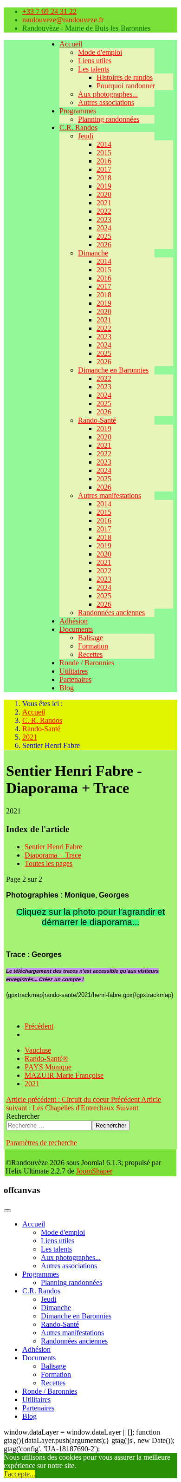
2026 (104, 245)
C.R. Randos (78, 127)
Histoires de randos (125, 77)
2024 (104, 228)
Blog (66, 688)
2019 (104, 186)
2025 (104, 236)
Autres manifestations (109, 495)
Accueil (70, 44)
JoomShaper (94, 1171)
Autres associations (106, 102)
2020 (104, 194)
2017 (104, 169)
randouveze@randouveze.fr (62, 20)
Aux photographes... (108, 94)
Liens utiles (94, 61)
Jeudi (85, 136)
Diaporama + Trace (53, 855)
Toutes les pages (48, 863)
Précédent (39, 1026)
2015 (104, 153)
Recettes (90, 654)
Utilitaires (73, 671)
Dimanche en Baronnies (113, 370)
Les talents (93, 69)
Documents (76, 629)
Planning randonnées (108, 119)
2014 (104, 144)
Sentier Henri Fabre (53, 847)
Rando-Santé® (46, 1058)
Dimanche (93, 253)
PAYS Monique (48, 1067)
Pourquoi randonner (126, 86)
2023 (104, 219)
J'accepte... (19, 1474)
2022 (104, 211)
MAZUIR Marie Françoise (64, 1075)
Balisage (90, 638)
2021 (104, 203)
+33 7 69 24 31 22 (49, 11)
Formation (93, 646)
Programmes (77, 111)
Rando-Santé (97, 420)
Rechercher (22, 1116)
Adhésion (73, 621)
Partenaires (75, 679)
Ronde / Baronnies (86, 663)
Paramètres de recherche (41, 1143)
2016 (104, 161)
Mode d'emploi (100, 52)
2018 (104, 178)
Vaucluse (38, 1050)
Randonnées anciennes (111, 612)
